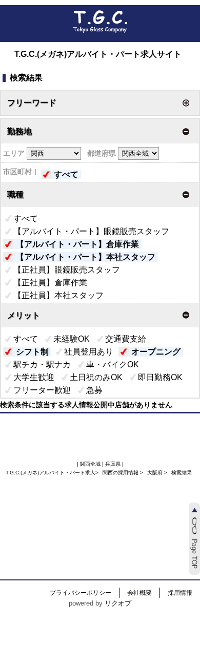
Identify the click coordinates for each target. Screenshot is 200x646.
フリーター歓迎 (42, 390)
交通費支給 (125, 339)
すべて (66, 174)
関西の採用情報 (121, 472)
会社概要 (139, 592)
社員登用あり (88, 351)
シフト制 (32, 351)
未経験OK (71, 339)
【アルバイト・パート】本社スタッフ (85, 257)
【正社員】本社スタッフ (58, 295)
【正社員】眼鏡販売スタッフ (66, 269)
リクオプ (118, 603)
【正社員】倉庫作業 (50, 282)
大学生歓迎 (33, 377)
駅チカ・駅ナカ (42, 364)
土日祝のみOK (96, 377)
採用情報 (180, 592)
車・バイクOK (112, 364)
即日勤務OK (160, 377)
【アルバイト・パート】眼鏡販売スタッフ (91, 231)
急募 (94, 390)
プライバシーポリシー (80, 592)
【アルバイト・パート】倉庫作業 (77, 244)
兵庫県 (113, 464)
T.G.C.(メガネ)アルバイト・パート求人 (50, 472)
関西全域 (90, 464)
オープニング (156, 351)
